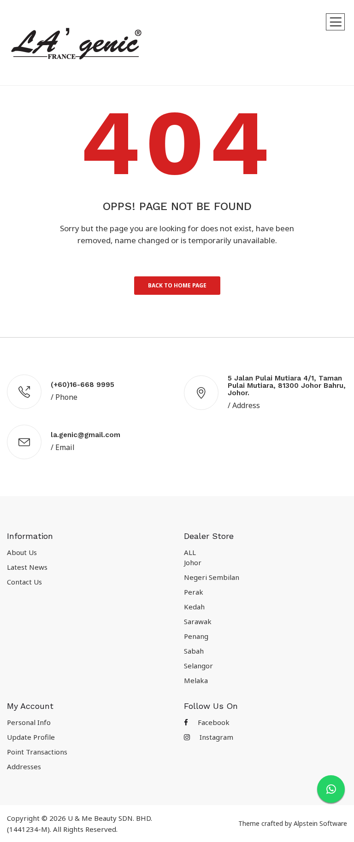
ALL (190, 552)
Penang (196, 636)
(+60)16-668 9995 (82, 384)
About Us (22, 552)
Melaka (196, 680)
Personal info (29, 722)
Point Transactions (37, 751)
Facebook (213, 722)
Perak (193, 591)
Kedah (194, 606)
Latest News (27, 567)
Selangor (198, 665)
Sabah (194, 650)
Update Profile (31, 737)
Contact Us (24, 581)
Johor (192, 562)
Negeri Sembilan (211, 577)
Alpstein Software (320, 823)
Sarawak (198, 621)
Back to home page (177, 285)
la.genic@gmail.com (85, 435)
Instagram (215, 737)
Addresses (24, 766)
